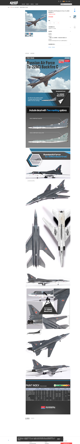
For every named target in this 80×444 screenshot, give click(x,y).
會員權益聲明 (47, 443)
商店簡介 (30, 442)
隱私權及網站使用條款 (32, 443)
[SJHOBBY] (14, 3)
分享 (50, 47)
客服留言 (46, 442)
